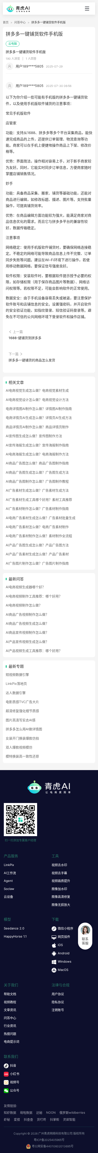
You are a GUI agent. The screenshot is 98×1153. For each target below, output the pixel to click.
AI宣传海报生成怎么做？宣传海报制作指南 (37, 445)
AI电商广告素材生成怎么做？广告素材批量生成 (40, 518)
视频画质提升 (61, 881)
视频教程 (10, 1002)
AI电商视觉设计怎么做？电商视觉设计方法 (37, 400)
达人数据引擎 (16, 693)
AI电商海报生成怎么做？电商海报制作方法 (37, 454)
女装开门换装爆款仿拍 (22, 738)
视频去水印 (59, 865)
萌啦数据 (26, 1112)
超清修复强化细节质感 (22, 711)
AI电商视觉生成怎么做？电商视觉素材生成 (37, 390)
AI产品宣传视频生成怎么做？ (27, 642)
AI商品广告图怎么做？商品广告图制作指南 (37, 463)
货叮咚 (41, 1119)
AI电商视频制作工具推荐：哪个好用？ (34, 596)
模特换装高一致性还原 (22, 756)
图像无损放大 (61, 904)
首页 (6, 22)
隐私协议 (58, 1002)
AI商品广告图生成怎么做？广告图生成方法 (37, 472)
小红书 (14, 1074)
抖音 (13, 1065)
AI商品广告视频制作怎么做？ (27, 614)
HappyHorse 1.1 (15, 936)
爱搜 (17, 1119)
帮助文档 (10, 994)
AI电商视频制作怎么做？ (24, 605)
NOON (51, 1112)
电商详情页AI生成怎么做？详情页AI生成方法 (39, 418)
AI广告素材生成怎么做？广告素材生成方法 (37, 490)
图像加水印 (59, 889)
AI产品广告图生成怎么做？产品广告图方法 (37, 545)
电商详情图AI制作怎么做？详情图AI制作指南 (39, 409)
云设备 (8, 896)
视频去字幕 (59, 873)
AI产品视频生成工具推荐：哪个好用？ (34, 651)
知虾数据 (10, 1112)
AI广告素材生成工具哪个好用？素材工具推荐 (39, 500)
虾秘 (7, 1119)
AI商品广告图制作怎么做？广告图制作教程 (37, 481)
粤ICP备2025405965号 (49, 1140)
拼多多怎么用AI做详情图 (24, 729)
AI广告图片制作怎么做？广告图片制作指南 (37, 563)
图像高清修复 (61, 896)
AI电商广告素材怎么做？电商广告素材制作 (37, 527)
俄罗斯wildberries (72, 1112)
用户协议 (58, 994)
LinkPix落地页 (16, 684)
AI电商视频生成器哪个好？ (25, 587)
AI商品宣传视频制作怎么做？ (27, 632)
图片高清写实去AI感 (20, 720)
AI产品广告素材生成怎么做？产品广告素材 (37, 554)
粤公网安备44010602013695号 (53, 1146)
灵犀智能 (69, 1119)
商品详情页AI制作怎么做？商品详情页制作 (37, 427)
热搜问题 (10, 1034)
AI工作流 (10, 873)
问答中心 (20, 22)
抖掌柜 (54, 1119)
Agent (8, 881)
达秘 (39, 1112)
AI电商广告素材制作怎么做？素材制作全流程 (39, 536)
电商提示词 (11, 1041)
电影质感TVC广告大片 (22, 702)
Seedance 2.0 (14, 928)
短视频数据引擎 (17, 675)
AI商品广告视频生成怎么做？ (27, 623)
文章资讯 (10, 1010)
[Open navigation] (87, 8)
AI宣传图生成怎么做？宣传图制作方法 (34, 436)
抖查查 (28, 1119)
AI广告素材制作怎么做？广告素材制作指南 (37, 509)
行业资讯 (10, 1025)
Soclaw (9, 889)
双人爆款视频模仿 (19, 747)
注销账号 (58, 1010)
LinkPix (9, 865)
